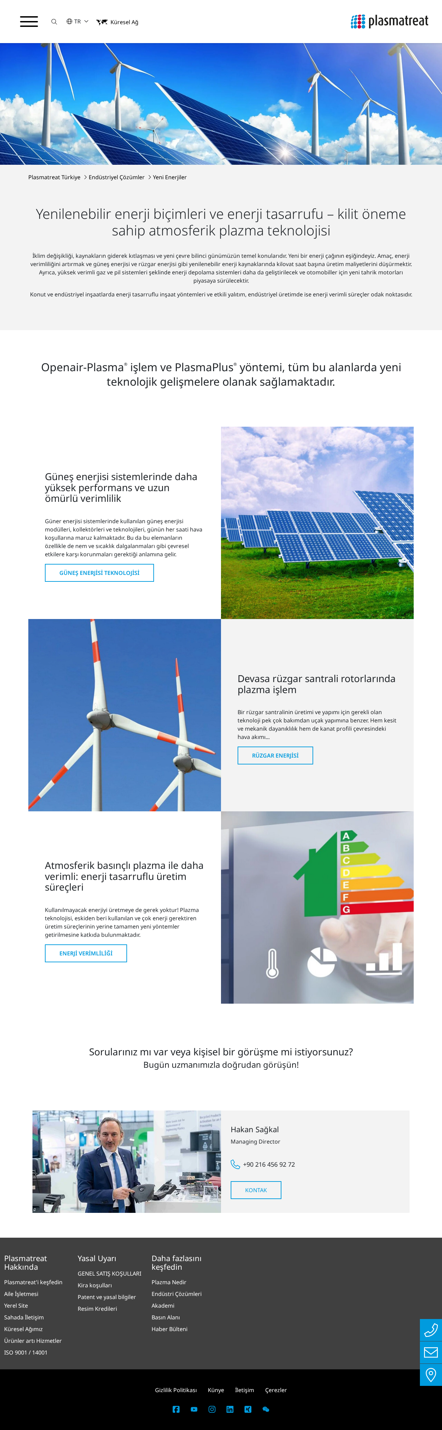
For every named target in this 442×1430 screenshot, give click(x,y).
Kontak (256, 1190)
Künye (216, 1390)
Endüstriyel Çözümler (117, 177)
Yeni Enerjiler (170, 177)
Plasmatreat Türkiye (55, 177)
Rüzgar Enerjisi (275, 755)
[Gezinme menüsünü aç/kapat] (29, 22)
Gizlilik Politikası (176, 1390)
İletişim (244, 1390)
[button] (54, 21)
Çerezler (276, 1390)
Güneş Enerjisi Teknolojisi (99, 573)
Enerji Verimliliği (86, 953)
